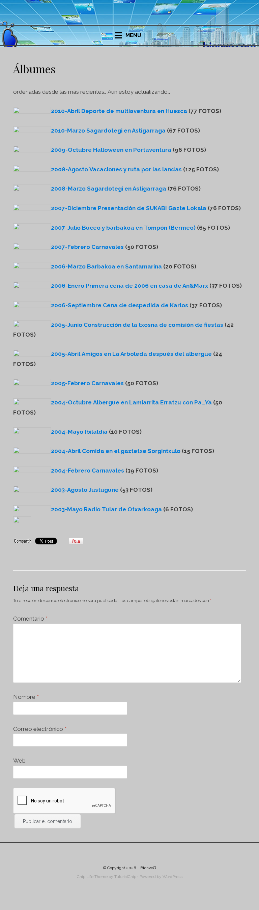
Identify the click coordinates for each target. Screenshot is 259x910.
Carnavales (87, 247)
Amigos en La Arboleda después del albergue (131, 353)
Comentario (30, 618)
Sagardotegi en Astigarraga (108, 130)
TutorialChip (125, 876)
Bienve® (148, 867)
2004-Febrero (70, 470)
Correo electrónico (39, 729)
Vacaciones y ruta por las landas (116, 169)
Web (19, 760)
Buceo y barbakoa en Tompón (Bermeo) (123, 227)
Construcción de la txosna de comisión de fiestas (137, 324)
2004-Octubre (72, 402)
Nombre (26, 696)
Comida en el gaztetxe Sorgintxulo (115, 451)
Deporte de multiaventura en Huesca (119, 111)
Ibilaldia (79, 431)
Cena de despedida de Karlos (119, 305)
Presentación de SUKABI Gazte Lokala (128, 208)
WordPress (172, 876)
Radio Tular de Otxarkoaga (106, 509)
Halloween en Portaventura (111, 149)
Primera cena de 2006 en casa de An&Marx (129, 285)
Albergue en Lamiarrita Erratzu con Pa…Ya (152, 402)
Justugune (85, 489)
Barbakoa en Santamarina (106, 266)
